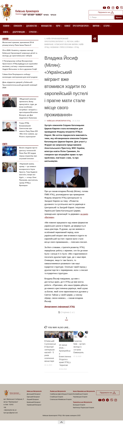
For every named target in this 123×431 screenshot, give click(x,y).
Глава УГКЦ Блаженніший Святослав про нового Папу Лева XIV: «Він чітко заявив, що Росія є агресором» (28, 130)
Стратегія (33, 31)
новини (54, 47)
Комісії (67, 25)
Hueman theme (32, 426)
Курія (58, 25)
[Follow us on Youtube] (104, 7)
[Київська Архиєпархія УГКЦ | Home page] (23, 13)
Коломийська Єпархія (80, 394)
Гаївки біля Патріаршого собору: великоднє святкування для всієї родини (19, 75)
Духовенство (31, 25)
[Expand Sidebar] (95, 38)
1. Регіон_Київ (72, 41)
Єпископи (18, 25)
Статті (4, 144)
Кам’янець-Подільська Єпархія (83, 407)
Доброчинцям (18, 31)
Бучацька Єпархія (79, 405)
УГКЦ (76, 47)
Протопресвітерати (81, 25)
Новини (6, 25)
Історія (107, 25)
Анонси (5, 38)
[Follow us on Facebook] (108, 7)
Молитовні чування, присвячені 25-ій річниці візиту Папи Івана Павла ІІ (18, 43)
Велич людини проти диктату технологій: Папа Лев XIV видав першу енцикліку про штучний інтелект (28, 153)
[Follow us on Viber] (121, 7)
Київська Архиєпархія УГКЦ (59, 121)
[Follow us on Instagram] (112, 7)
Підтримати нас (104, 12)
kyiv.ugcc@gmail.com (11, 413)
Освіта (5, 31)
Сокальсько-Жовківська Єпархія (61, 399)
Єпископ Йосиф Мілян (66, 44)
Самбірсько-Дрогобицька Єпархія (61, 394)
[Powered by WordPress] (12, 426)
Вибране (48, 44)
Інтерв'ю (5, 95)
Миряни (96, 25)
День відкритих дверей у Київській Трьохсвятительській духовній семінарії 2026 (19, 85)
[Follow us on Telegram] (117, 7)
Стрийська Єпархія (56, 397)
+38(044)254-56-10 (10, 410)
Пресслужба (66, 47)
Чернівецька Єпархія (80, 397)
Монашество (46, 25)
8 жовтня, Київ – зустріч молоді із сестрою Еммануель (79, 347)
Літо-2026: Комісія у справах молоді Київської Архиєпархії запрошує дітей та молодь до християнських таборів (19, 53)
